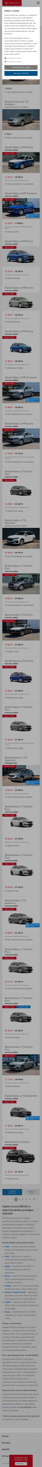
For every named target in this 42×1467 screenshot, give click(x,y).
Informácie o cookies (14, 58)
